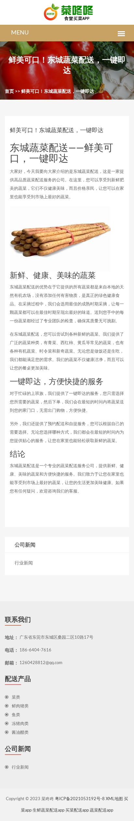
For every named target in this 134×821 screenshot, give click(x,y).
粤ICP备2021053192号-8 (80, 799)
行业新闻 (24, 563)
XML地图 (114, 799)
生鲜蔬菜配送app (48, 810)
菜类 (16, 697)
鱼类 (16, 715)
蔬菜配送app (101, 810)
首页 (9, 91)
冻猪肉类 (20, 724)
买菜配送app (77, 810)
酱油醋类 (20, 733)
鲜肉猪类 (20, 706)
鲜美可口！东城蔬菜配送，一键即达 (57, 91)
